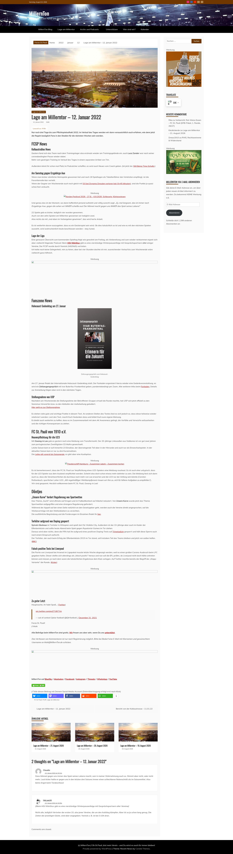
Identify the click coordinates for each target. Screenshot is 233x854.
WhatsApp (102, 679)
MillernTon (39, 13)
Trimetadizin (118, 531)
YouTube (195, 2)
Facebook (191, 2)
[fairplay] (95, 652)
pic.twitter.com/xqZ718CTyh (49, 611)
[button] (39, 696)
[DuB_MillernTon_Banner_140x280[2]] (95, 572)
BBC (34, 541)
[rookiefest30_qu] (183, 86)
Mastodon (202, 2)
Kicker (54, 562)
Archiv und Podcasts (89, 29)
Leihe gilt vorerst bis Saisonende (49, 454)
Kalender (145, 29)
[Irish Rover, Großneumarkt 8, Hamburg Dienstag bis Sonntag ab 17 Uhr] (183, 173)
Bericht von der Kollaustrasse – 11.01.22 (134, 708)
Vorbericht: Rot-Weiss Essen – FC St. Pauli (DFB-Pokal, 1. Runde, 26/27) (185, 123)
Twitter (61, 604)
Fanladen (145, 386)
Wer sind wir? (129, 29)
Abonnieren (174, 212)
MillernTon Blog (45, 29)
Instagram (188, 2)
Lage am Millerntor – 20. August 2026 (92, 745)
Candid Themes (143, 848)
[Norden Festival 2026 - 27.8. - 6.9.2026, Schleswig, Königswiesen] (94, 196)
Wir (71, 632)
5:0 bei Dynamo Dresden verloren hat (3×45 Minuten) (107, 183)
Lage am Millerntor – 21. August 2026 (48, 745)
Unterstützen (112, 29)
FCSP (44, 700)
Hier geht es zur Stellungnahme (46, 407)
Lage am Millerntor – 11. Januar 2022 (53, 708)
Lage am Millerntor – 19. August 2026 (135, 745)
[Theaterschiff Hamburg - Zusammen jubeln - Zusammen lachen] (94, 464)
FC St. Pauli (38, 700)
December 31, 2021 (88, 617)
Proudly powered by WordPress (97, 848)
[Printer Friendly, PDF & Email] (38, 687)
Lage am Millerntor (66, 29)
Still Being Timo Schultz (143, 166)
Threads (91, 679)
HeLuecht (47, 800)
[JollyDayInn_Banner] (95, 262)
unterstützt (110, 632)
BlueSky (198, 2)
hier (99, 514)
